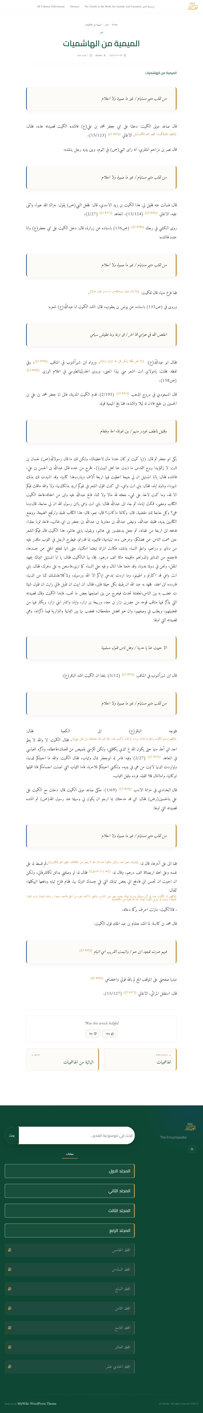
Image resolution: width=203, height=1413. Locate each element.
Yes (108, 1033)
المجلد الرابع (119, 1230)
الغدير (107, 25)
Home (115, 25)
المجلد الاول (119, 1171)
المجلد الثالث (119, 1210)
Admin (98, 55)
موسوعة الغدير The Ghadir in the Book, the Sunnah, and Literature (119, 6)
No (91, 1033)
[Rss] (192, 1149)
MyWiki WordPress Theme (36, 1404)
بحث (11, 1135)
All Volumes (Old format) (51, 6)
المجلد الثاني (119, 1191)
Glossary (74, 6)
